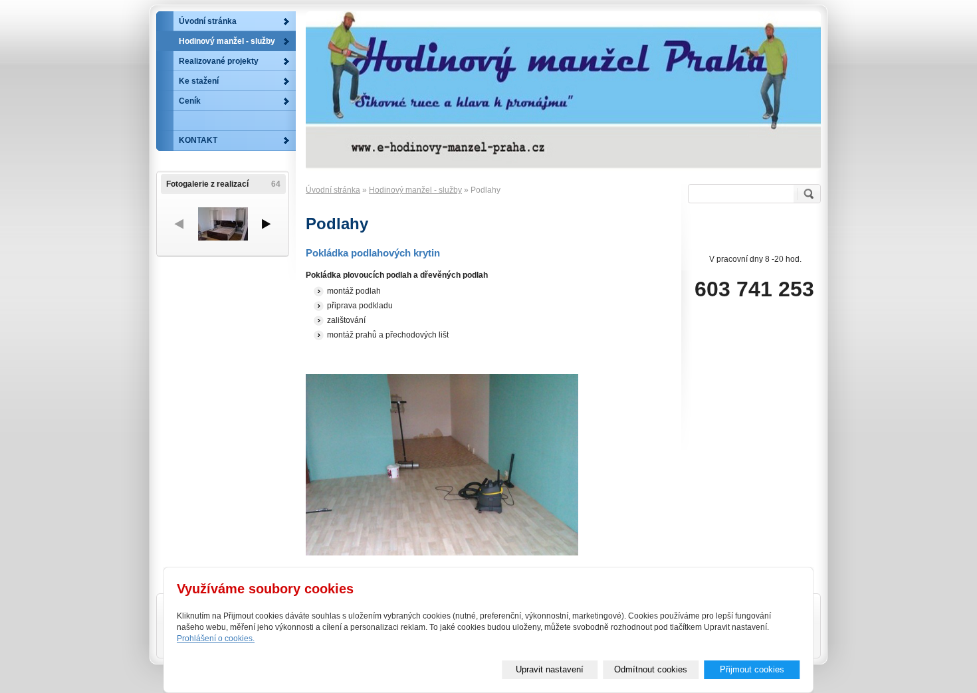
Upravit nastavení (550, 669)
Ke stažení (199, 81)
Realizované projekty (219, 61)
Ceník (190, 101)
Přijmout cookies (752, 669)
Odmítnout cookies (650, 669)
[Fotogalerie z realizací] (222, 224)
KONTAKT (198, 140)
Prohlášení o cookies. (216, 638)
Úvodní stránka (333, 190)
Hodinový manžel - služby (415, 190)
